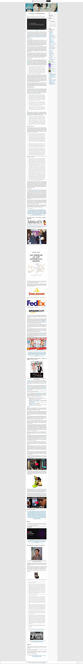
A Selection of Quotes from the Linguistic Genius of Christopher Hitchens (52, 80)
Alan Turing (43, 563)
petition (35, 641)
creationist (41, 511)
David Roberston (29, 512)
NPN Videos (33, 490)
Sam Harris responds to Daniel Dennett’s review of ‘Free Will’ (52, 77)
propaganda (42, 516)
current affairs (33, 655)
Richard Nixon (44, 213)
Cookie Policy (43, 662)
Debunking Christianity (34, 512)
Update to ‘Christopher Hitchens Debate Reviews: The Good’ (52, 74)
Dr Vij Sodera (42, 393)
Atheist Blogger (50, 32)
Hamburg (37, 211)
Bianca (52, 66)
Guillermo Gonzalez (38, 513)
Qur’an (31, 541)
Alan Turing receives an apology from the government (36, 545)
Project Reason (51, 51)
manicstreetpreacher (41, 7)
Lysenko (38, 514)
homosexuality (32, 641)
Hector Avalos (42, 513)
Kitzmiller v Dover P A (31, 514)
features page (28, 393)
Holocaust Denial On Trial (52, 45)
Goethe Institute (33, 211)
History (41, 655)
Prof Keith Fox (44, 394)
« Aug (49, 27)
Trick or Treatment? (35, 354)
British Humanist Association (52, 35)
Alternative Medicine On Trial (32, 352)
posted (30, 225)
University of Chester (40, 354)
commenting (28, 63)
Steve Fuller (39, 517)
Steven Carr (50, 55)
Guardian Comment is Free (33, 513)
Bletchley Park (29, 565)
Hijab (39, 540)
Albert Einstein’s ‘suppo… (53, 62)
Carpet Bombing (40, 210)
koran (44, 540)
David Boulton (50, 40)
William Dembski (38, 518)
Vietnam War (36, 214)
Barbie (34, 540)
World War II (39, 214)
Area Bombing (42, 209)
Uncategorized (37, 215)
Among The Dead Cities (38, 209)
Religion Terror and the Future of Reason (32, 213)
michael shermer (30, 515)
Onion (50, 49)
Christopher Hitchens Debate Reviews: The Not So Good (52, 84)
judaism (45, 655)
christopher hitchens (34, 511)
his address (41, 455)
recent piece (31, 524)
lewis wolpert (35, 514)
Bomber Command (33, 210)
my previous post (37, 191)
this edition (42, 333)
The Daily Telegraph (36, 541)
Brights (50, 34)
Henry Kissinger (40, 211)
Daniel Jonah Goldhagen (40, 89)
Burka (36, 540)
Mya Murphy (52, 68)
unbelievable (42, 517)
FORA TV (30, 211)
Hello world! (29, 644)
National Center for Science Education (36, 515)
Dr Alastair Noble (37, 393)
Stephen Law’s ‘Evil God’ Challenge (53, 79)
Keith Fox (28, 388)
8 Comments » (40, 656)
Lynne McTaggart (31, 353)
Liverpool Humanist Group (52, 46)
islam (40, 540)
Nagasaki (41, 212)
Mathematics (34, 353)
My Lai (38, 212)
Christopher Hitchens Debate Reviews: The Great (52, 81)
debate (36, 655)
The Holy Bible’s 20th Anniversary (52, 73)
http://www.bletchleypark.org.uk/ (40, 629)
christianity (30, 511)
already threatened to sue (41, 332)
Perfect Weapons (44, 212)
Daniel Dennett (44, 511)
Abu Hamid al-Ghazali (31, 540)
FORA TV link (36, 30)
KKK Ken (28, 521)
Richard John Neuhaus (40, 213)
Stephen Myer (35, 517)
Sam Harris (50, 54)
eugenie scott (38, 512)
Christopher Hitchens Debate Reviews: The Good (52, 83)
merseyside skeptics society (39, 353)
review (35, 489)
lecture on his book (42, 226)
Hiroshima (43, 211)
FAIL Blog (50, 43)
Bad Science (50, 33)
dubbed (28, 414)
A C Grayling (35, 34)
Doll (37, 540)
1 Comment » (43, 215)
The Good (36, 31)
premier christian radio (37, 516)
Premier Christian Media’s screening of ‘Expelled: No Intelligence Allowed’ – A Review (36, 359)
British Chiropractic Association (39, 352)
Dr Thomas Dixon (38, 395)
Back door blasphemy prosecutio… (53, 68)
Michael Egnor (44, 514)
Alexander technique (44, 322)
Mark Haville (40, 514)
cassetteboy (31, 423)
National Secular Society (51, 48)
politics (34, 215)
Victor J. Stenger (51, 58)
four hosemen (38, 655)
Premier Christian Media (30, 381)
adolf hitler (33, 209)
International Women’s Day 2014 (52, 75)
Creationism (38, 511)
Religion (45, 516)
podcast (37, 391)
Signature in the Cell (31, 517)
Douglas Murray (51, 42)
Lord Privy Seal (32, 414)
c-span (37, 210)
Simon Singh (34, 225)
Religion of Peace (51, 52)
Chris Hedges (43, 210)
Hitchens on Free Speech (53, 64)
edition (35, 385)
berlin (30, 210)
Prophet (29, 541)
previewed (29, 380)
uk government (38, 641)
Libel (27, 353)
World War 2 (40, 215)
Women (38, 542)
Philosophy (31, 215)
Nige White (52, 70)
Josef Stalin (36, 212)
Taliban (33, 541)
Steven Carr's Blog (51, 56)
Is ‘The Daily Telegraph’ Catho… (54, 70)
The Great (40, 33)
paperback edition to (40, 321)
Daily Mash (50, 39)
